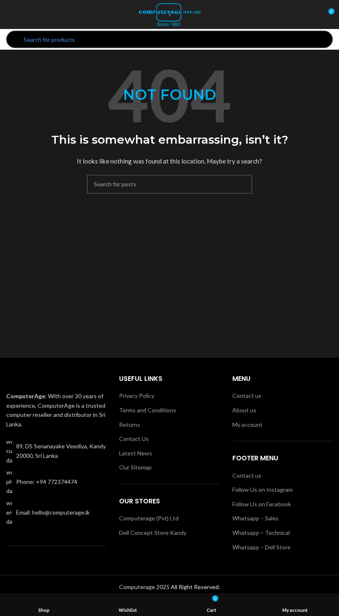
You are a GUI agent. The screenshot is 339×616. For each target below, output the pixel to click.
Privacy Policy (136, 395)
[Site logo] (169, 13)
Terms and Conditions (147, 410)
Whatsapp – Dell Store (261, 547)
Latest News (135, 453)
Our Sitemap (135, 467)
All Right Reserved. (195, 586)
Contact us (246, 395)
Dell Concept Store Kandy (152, 532)
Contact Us (134, 438)
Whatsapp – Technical (261, 532)
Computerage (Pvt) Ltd (149, 518)
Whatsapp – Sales (255, 518)
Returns (129, 424)
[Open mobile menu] (9, 14)
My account (247, 424)
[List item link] (56, 482)
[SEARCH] (242, 184)
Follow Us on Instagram (262, 489)
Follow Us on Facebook (261, 504)
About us (244, 410)
